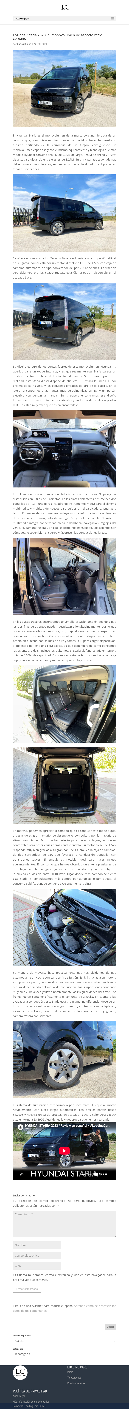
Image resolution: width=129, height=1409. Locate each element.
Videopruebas (74, 1377)
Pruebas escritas (76, 1383)
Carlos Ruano (24, 43)
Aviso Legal (19, 1396)
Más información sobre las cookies (31, 1401)
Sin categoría (21, 1354)
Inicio (70, 1372)
